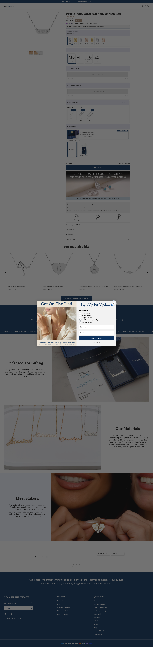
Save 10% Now (96, 338)
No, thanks (96, 342)
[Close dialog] (113, 303)
